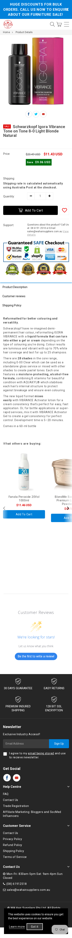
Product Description (15, 287)
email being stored (41, 753)
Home (6, 32)
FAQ (6, 794)
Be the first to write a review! (36, 656)
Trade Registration (16, 806)
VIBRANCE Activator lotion (37, 400)
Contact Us (10, 800)
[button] (68, 508)
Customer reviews (13, 296)
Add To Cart (34, 210)
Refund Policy (12, 845)
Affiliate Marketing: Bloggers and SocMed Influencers (32, 813)
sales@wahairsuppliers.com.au (28, 889)
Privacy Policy (12, 839)
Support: (8, 225)
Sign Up (59, 743)
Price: (6, 153)
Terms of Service (15, 857)
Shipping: (9, 178)
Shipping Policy (11, 305)
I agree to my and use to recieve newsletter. (37, 755)
